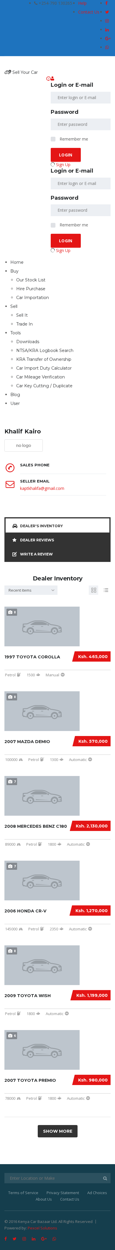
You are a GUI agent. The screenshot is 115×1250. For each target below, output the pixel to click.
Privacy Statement (63, 1192)
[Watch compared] (48, 78)
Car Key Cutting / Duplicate (44, 385)
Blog (15, 394)
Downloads (27, 341)
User (15, 403)
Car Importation (32, 297)
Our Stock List (30, 280)
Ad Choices (97, 1192)
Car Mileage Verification (40, 377)
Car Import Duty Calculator (44, 368)
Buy (14, 271)
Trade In (24, 324)
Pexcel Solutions (42, 1228)
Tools (15, 333)
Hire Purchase (30, 288)
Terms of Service (23, 1192)
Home (17, 262)
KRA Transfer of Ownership (43, 359)
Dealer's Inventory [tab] (41, 526)
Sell (13, 306)
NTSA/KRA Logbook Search (44, 350)
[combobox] (31, 590)
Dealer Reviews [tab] (37, 540)
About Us (44, 1199)
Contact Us (88, 12)
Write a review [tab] (36, 554)
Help (82, 3)
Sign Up (63, 164)
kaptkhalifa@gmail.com (42, 488)
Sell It (22, 315)
